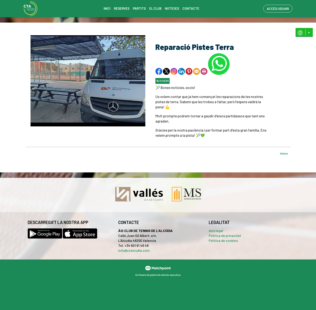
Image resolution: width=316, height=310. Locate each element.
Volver (284, 153)
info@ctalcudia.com (134, 250)
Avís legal (216, 231)
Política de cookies (223, 240)
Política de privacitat (225, 235)
